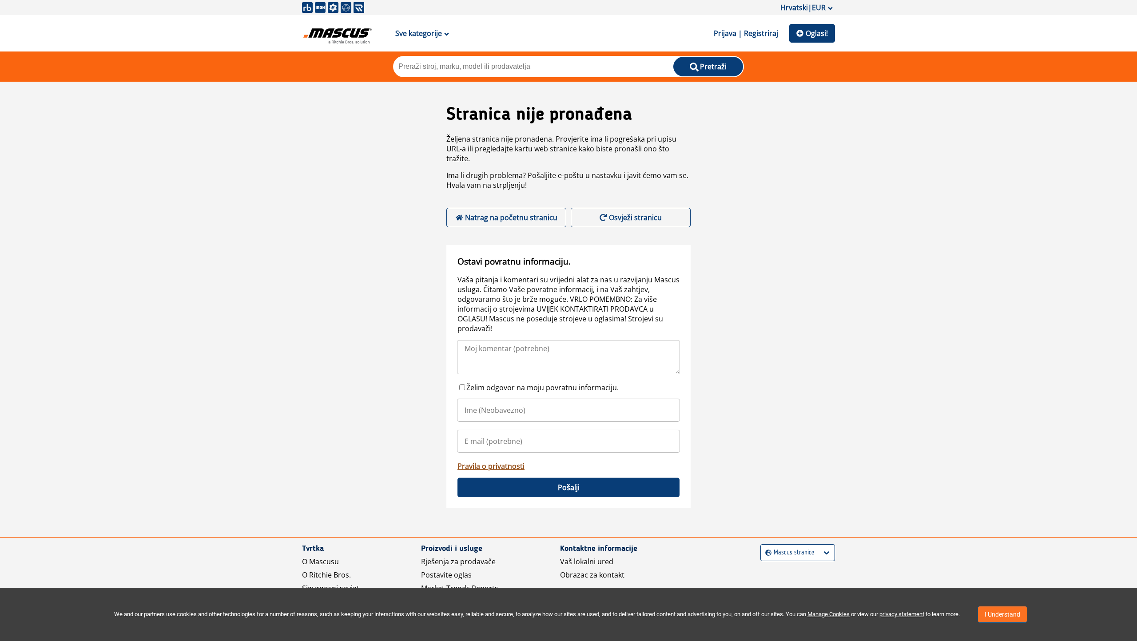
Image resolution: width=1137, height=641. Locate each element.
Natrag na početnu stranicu (511, 217)
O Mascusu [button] (320, 561)
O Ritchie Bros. (326, 575)
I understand (1002, 614)
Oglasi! (817, 33)
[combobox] (766, 553)
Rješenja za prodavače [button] (458, 561)
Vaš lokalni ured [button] (586, 561)
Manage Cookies (828, 614)
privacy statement (901, 614)
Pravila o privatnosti (491, 466)
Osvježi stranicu (635, 217)
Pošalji (569, 487)
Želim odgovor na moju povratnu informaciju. (542, 387)
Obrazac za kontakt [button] (592, 575)
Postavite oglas (446, 575)
